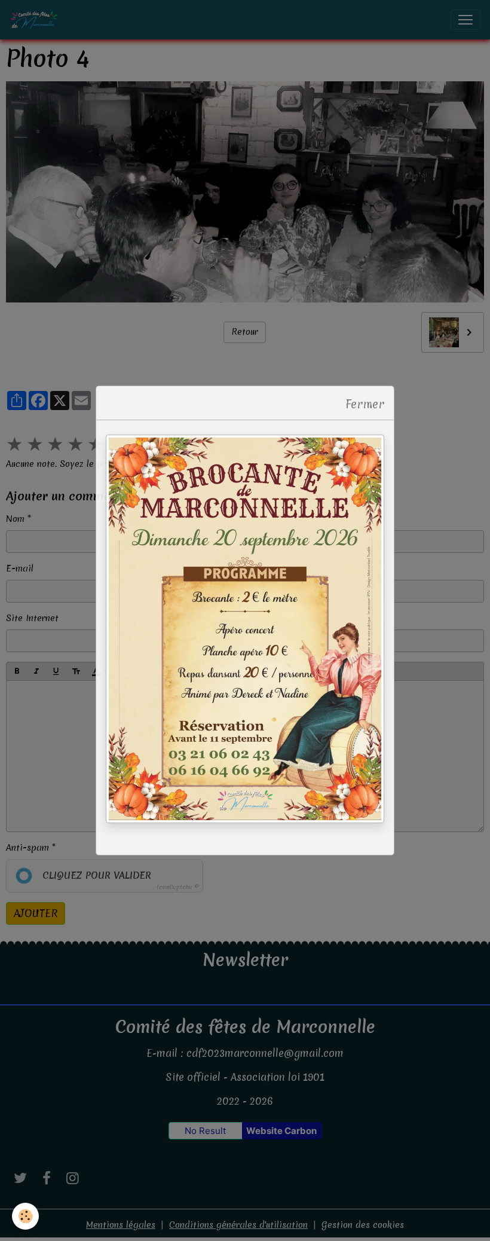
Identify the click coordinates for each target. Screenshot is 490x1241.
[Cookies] (25, 1216)
